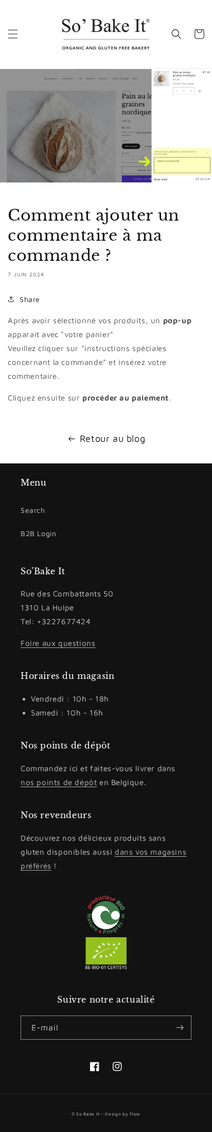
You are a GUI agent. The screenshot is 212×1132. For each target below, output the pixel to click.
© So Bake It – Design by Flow (106, 1114)
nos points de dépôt (59, 782)
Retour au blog (112, 438)
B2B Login (38, 533)
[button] (13, 34)
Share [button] (30, 299)
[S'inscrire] (179, 1028)
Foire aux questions (58, 643)
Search (33, 510)
